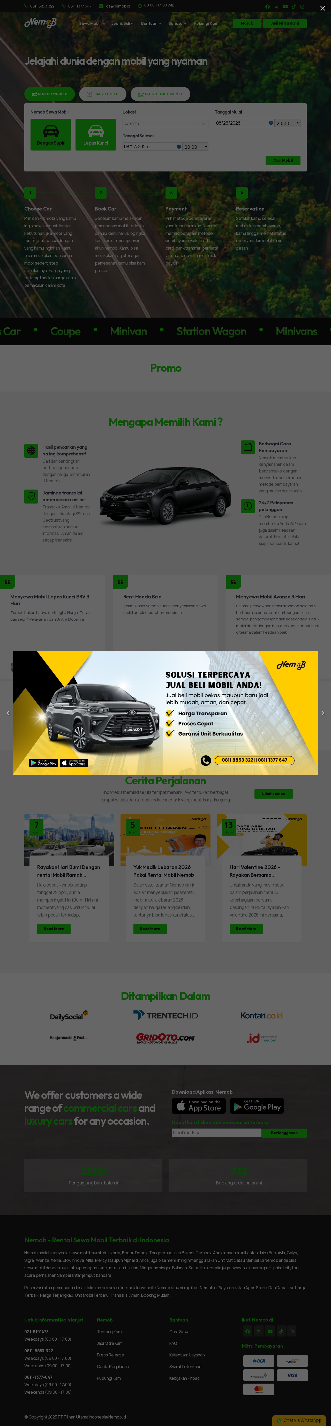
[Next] (322, 713)
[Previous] (8, 713)
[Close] (323, 8)
